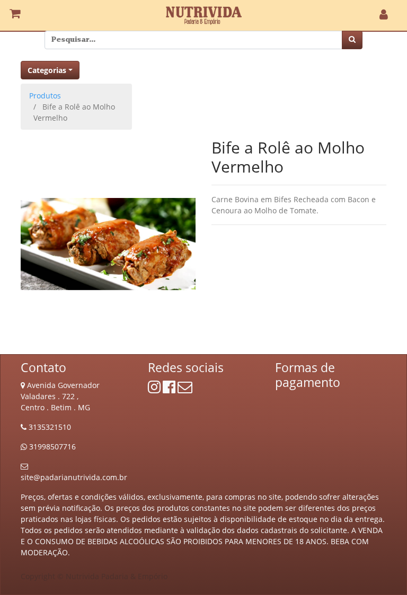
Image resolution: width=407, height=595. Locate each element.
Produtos (45, 96)
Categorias (47, 70)
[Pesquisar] (352, 40)
